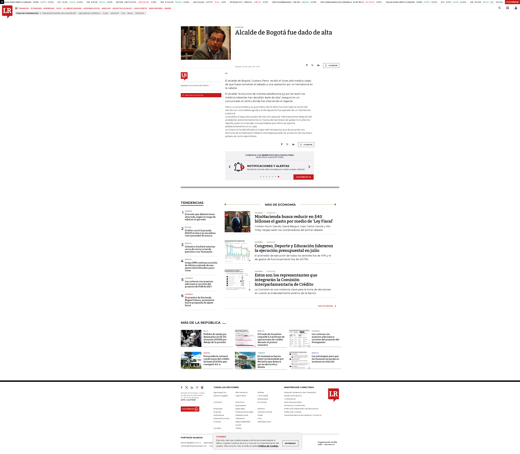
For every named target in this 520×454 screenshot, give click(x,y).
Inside (260, 415)
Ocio (260, 418)
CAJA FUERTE (140, 8)
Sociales (217, 428)
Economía (262, 402)
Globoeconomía (265, 412)
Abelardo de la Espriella (89, 13)
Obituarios (240, 418)
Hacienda (189, 278)
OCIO (58, 8)
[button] (229, 167)
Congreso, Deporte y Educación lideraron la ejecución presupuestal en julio (294, 248)
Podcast (217, 422)
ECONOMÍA (36, 8)
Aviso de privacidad (292, 402)
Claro (105, 13)
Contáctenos (290, 399)
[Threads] (203, 388)
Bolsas (188, 227)
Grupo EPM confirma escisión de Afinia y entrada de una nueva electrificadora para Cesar (201, 266)
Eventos (261, 409)
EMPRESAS (49, 8)
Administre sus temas (193, 95)
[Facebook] (306, 65)
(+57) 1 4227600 (188, 400)
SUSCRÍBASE (512, 2)
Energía (188, 243)
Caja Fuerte (240, 396)
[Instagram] (198, 388)
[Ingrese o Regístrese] (516, 8)
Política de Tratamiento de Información (301, 409)
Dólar (130, 13)
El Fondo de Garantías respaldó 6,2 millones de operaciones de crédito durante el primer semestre (271, 339)
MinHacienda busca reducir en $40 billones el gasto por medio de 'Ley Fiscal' (294, 219)
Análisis (261, 392)
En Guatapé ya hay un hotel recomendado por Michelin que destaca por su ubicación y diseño (271, 361)
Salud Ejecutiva (264, 422)
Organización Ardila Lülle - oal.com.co (327, 443)
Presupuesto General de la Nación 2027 (59, 13)
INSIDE (168, 8)
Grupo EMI (139, 13)
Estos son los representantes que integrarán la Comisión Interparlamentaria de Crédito (286, 280)
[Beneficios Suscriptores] (508, 8)
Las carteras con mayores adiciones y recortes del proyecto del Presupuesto (325, 338)
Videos (238, 428)
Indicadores (219, 415)
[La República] (7, 12)
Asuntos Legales (221, 396)
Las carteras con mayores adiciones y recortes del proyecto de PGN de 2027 (199, 284)
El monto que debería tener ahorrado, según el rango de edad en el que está (200, 217)
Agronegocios (220, 392)
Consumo (218, 402)
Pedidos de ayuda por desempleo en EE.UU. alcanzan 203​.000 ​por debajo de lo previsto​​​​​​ (215, 338)
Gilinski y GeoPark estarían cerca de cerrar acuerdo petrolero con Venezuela (200, 249)
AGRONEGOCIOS (91, 8)
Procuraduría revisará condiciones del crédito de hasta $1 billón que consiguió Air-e (216, 360)
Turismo (261, 353)
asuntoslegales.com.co (191, 443)
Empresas (218, 409)
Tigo (123, 13)
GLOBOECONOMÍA (72, 8)
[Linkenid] (193, 388)
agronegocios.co (211, 443)
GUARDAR (332, 65)
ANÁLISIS (106, 8)
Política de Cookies (268, 446)
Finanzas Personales (244, 412)
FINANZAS (24, 8)
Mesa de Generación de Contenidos (300, 392)
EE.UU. (205, 331)
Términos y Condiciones (294, 405)
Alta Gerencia (241, 392)
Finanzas (217, 412)
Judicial (206, 353)
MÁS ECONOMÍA (325, 306)
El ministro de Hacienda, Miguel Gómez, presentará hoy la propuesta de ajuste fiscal (199, 301)
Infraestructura (241, 415)
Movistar (115, 13)
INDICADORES (156, 8)
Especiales (240, 409)
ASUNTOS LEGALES (122, 8)
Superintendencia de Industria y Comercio (302, 415)
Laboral (188, 211)
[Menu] (17, 8)
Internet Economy (221, 418)
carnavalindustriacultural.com (194, 446)
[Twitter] (312, 65)
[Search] (499, 8)
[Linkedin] (318, 65)
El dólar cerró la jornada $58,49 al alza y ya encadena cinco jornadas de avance (200, 233)
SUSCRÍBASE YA (303, 177)
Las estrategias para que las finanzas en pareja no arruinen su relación (325, 359)
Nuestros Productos (293, 396)
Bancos (261, 331)
